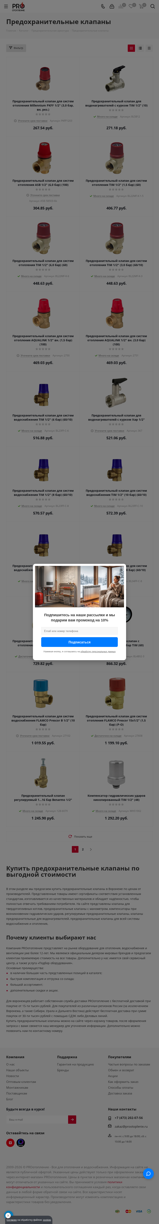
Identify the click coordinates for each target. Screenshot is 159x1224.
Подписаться (79, 642)
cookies (47, 1220)
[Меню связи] (148, 1173)
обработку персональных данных (98, 651)
